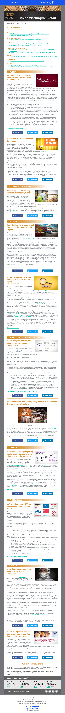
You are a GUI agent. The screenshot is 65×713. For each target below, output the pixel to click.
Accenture (44, 465)
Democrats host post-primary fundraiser (21, 35)
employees (49, 66)
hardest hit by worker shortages (49, 290)
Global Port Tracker (29, 238)
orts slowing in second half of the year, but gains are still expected (30, 44)
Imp (11, 44)
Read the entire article (13, 328)
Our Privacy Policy (29, 701)
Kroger (42, 311)
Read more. (10, 489)
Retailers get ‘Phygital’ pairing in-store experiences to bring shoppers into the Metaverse (34, 56)
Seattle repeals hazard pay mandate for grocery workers (25, 39)
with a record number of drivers (23, 316)
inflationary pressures (18, 315)
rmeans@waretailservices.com (38, 614)
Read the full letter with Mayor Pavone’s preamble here (22, 391)
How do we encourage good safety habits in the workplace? (26, 65)
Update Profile (20, 701)
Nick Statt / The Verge (32, 425)
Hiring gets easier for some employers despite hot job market (26, 45)
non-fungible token (32, 483)
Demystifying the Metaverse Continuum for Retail (20, 465)
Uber (8, 313)
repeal (8, 197)
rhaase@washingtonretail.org (29, 703)
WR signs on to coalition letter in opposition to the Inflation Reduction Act (29, 34)
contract (14, 210)
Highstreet (14, 485)
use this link (18, 653)
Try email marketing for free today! (32, 710)
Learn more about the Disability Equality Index (19, 556)
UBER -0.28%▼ (14, 313)
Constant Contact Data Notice (41, 701)
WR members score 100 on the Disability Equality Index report (27, 61)
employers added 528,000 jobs (35, 303)
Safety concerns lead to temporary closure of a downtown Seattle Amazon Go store (32, 52)
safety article (22, 577)
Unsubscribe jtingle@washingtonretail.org (32, 699)
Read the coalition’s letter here (15, 128)
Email (8, 686)
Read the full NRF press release (15, 267)
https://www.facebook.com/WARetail (18, 691)
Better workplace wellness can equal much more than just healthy (28, 66)
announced (20, 435)
